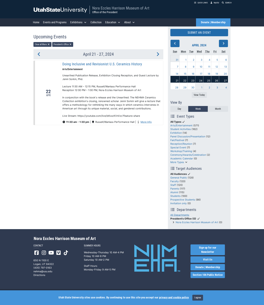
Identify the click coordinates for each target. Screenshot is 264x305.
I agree (197, 297)
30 (192, 87)
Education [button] (110, 22)
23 (192, 80)
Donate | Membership (213, 22)
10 (201, 66)
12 (216, 66)
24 (200, 80)
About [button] (127, 22)
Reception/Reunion (181, 143)
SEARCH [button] (228, 3)
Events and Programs (55, 22)
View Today (199, 94)
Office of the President (104, 12)
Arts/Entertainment (181, 125)
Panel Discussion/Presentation (187, 136)
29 (184, 87)
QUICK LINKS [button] (203, 3)
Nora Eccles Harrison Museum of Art (120, 8)
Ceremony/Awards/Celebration (188, 154)
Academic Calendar (181, 158)
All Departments (179, 214)
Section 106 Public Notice (208, 275)
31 (177, 59)
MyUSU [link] (216, 3)
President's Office (61, 44)
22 (184, 80)
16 (193, 73)
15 (185, 73)
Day (179, 108)
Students (175, 195)
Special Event (178, 147)
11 (209, 66)
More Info (146, 121)
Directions (39, 275)
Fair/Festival (177, 140)
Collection (96, 22)
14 (177, 73)
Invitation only (178, 203)
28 (176, 87)
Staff (173, 184)
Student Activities (180, 129)
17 (201, 73)
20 (225, 73)
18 (209, 73)
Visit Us (207, 259)
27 (225, 80)
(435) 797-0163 (42, 267)
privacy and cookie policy (173, 297)
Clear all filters (41, 44)
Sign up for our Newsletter (207, 250)
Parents (174, 188)
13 (225, 66)
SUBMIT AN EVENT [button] (199, 32)
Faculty (174, 181)
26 (216, 80)
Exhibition (176, 132)
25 (208, 80)
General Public (178, 177)
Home (36, 22)
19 (216, 73)
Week (198, 108)
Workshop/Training (181, 151)
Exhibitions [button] (76, 22)
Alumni (174, 192)
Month (218, 108)
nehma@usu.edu (42, 271)
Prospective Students (182, 199)
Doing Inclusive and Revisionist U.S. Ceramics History (102, 64)
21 (177, 80)
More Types (177, 162)
